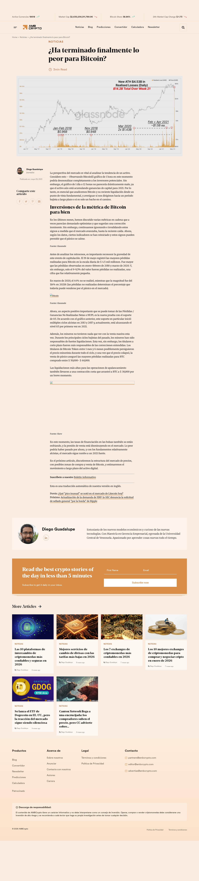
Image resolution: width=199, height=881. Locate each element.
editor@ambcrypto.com (141, 764)
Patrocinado (18, 791)
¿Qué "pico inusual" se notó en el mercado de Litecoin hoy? (90, 493)
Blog (90, 27)
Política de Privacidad (92, 764)
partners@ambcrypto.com (142, 758)
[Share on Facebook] (19, 202)
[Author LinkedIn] (46, 538)
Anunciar (51, 764)
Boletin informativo (85, 477)
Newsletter (154, 27)
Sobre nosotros (55, 758)
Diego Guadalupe (34, 169)
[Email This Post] (39, 202)
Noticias (79, 27)
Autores (51, 775)
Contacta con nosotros (59, 769)
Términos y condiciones (93, 758)
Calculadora (137, 27)
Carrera (51, 781)
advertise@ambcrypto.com (142, 771)
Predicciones (103, 27)
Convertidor (121, 27)
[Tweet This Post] (26, 202)
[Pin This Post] (33, 202)
